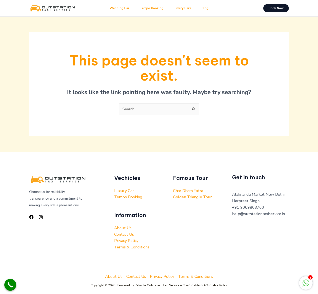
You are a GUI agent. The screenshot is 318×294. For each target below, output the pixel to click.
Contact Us (124, 234)
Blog (204, 8)
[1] (305, 285)
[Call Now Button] (10, 285)
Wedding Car (119, 8)
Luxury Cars (182, 8)
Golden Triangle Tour (192, 197)
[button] (276, 8)
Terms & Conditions (131, 247)
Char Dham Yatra (188, 190)
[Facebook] (31, 217)
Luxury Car (124, 190)
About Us (123, 227)
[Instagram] (41, 217)
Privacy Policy (126, 240)
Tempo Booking (151, 8)
